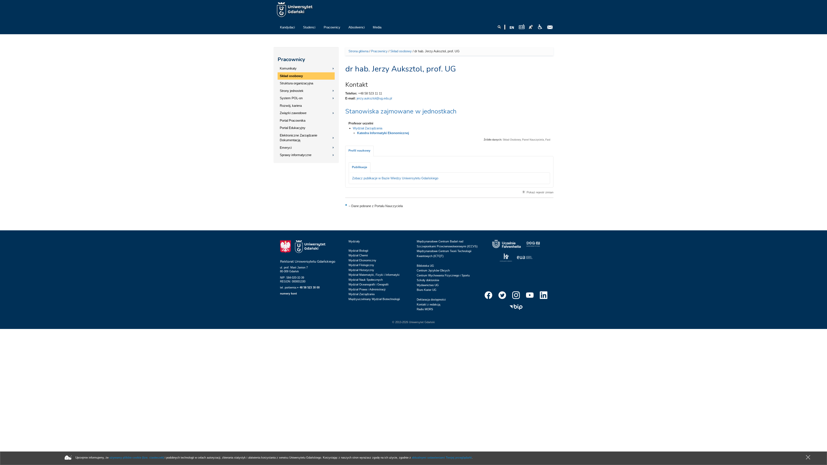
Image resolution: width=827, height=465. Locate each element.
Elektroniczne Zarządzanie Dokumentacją (298, 137)
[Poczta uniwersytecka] (550, 27)
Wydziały (354, 241)
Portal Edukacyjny (292, 128)
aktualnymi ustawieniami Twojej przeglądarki (442, 457)
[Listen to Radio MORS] (522, 26)
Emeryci (286, 147)
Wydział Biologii (358, 250)
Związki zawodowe (293, 113)
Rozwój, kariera (291, 105)
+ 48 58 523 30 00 (308, 287)
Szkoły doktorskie (428, 280)
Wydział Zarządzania (367, 128)
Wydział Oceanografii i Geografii (368, 284)
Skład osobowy (291, 76)
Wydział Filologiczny (361, 265)
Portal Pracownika (292, 120)
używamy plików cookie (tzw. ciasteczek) (136, 457)
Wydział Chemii (358, 255)
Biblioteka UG (425, 265)
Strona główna (358, 51)
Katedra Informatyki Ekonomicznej (383, 133)
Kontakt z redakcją (428, 304)
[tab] (359, 151)
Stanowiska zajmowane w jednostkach (401, 111)
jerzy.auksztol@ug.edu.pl (374, 98)
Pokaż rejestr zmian (540, 192)
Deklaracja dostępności (431, 299)
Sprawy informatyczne (295, 155)
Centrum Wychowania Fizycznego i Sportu (443, 275)
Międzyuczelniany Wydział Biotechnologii (374, 299)
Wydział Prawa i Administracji (367, 289)
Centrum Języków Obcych (433, 270)
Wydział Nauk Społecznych (365, 279)
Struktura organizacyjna (296, 83)
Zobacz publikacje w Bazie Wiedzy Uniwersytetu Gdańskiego (395, 178)
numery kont (288, 293)
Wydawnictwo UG (428, 285)
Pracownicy (291, 59)
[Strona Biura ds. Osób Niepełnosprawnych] (539, 26)
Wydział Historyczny (361, 270)
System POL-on (291, 98)
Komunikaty (288, 68)
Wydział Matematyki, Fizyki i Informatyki (374, 274)
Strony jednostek (291, 91)
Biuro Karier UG (426, 289)
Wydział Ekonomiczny (362, 260)
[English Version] (511, 27)
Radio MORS (425, 309)
